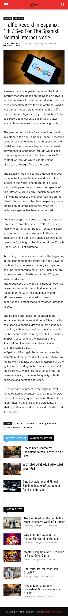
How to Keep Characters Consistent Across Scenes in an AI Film (43, 452)
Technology (18, 18)
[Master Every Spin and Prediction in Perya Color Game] (12, 556)
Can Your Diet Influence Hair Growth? (41, 570)
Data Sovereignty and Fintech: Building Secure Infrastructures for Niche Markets (42, 485)
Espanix (30, 423)
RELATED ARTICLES (16, 438)
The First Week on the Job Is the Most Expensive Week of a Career (44, 520)
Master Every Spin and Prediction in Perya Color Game (44, 553)
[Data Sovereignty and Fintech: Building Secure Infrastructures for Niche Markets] (12, 486)
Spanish (28, 427)
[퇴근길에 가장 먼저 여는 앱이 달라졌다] (12, 469)
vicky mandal (13, 43)
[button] (63, 4)
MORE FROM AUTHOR (41, 438)
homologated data (47, 423)
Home (6, 13)
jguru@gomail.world (52, 611)
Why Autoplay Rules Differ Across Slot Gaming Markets (41, 536)
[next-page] (11, 499)
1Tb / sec (18, 423)
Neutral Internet (12, 427)
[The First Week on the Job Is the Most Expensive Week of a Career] (12, 523)
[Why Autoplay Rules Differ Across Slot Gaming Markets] (12, 539)
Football (17, 13)
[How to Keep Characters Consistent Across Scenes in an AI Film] (12, 452)
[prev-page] (5, 499)
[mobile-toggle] (6, 4)
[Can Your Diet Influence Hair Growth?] (12, 573)
